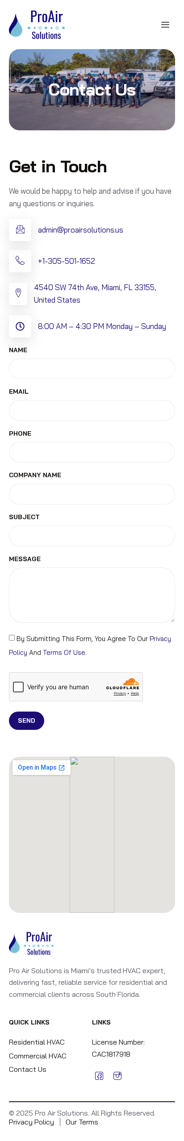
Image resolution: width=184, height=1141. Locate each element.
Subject (24, 517)
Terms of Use (64, 652)
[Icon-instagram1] (117, 1076)
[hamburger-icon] (165, 25)
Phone (20, 433)
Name (18, 350)
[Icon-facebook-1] (99, 1076)
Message (25, 559)
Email (19, 392)
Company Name (35, 475)
